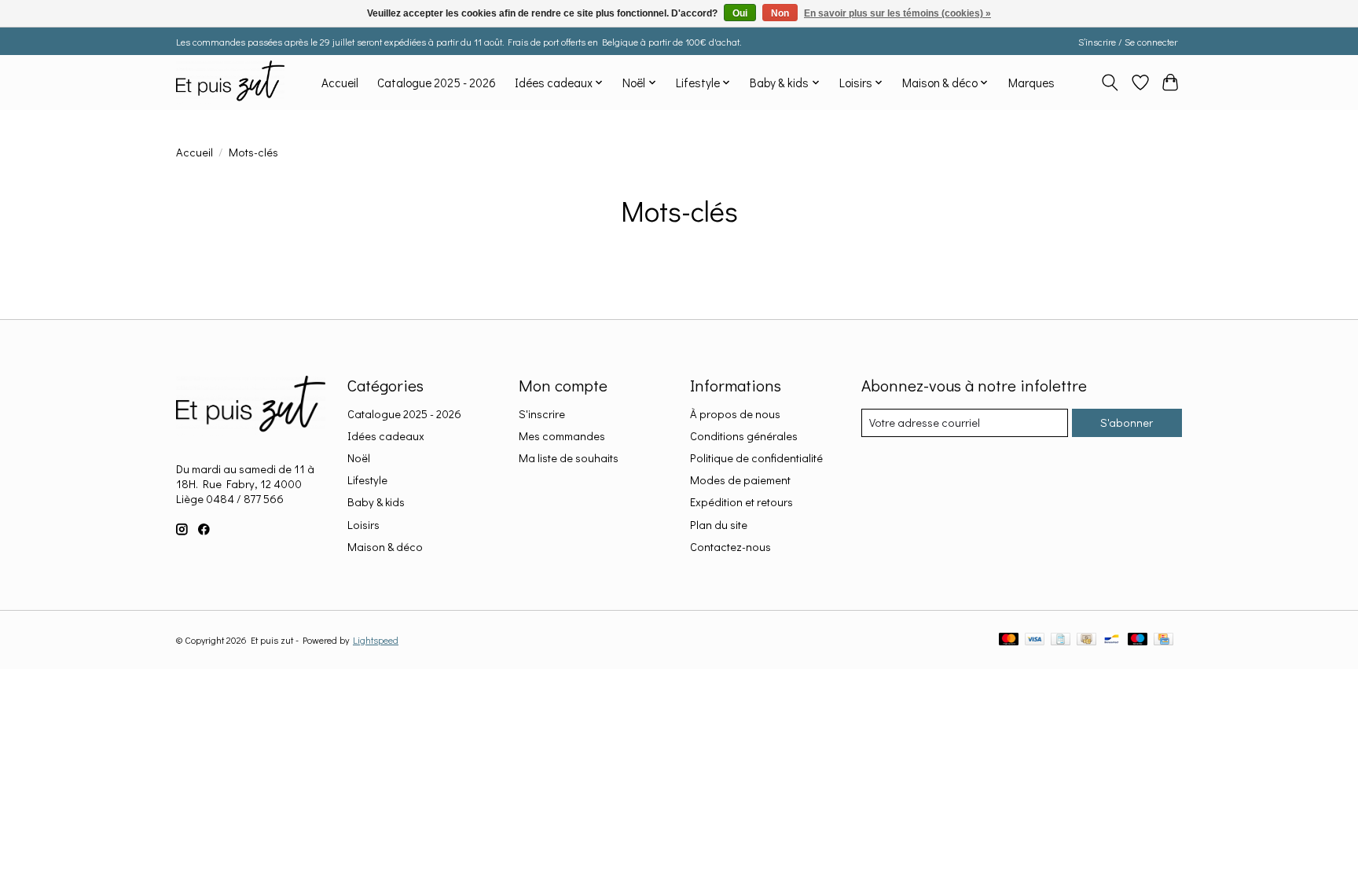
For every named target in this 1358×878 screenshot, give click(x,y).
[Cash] (1086, 640)
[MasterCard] (1009, 640)
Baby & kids (376, 501)
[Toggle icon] (1110, 82)
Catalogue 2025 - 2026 (436, 82)
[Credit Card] (1163, 640)
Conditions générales (744, 435)
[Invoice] (1060, 640)
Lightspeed (375, 640)
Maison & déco (385, 546)
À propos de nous (735, 413)
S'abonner (1126, 422)
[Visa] (1035, 640)
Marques (1031, 82)
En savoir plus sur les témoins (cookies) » (897, 13)
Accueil (339, 82)
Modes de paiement (740, 479)
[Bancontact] (1111, 640)
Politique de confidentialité (756, 457)
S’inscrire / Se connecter (1127, 41)
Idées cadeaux (385, 435)
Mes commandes (562, 435)
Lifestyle (367, 479)
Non (780, 13)
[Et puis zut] (230, 82)
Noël (358, 457)
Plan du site (718, 524)
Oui (739, 13)
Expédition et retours (741, 501)
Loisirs (363, 524)
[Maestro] (1138, 640)
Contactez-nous (730, 546)
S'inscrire (542, 413)
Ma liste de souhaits (568, 457)
